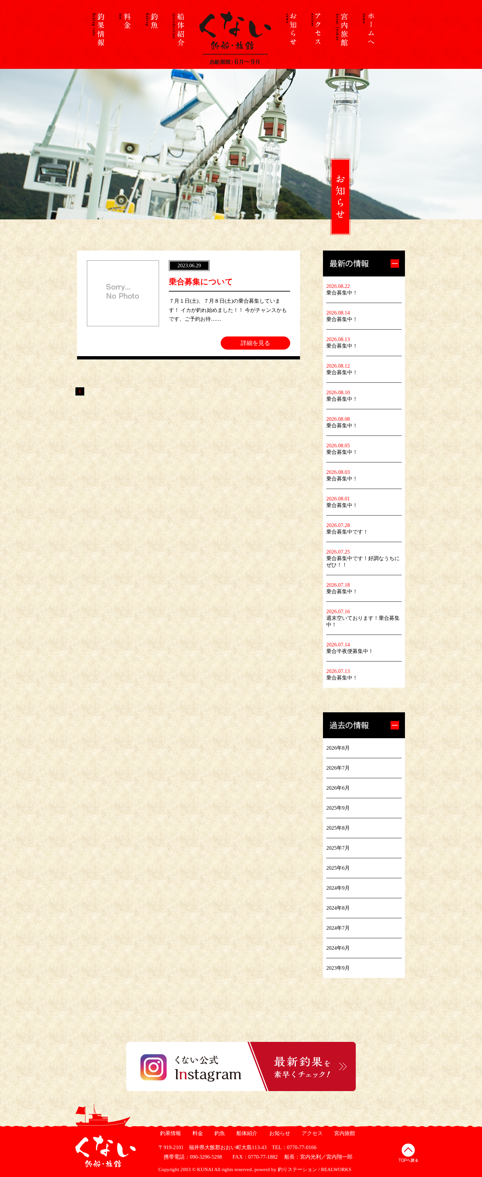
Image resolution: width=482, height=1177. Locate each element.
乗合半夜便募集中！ (349, 651)
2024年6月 (338, 948)
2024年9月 (338, 888)
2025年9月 (338, 808)
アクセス (311, 1133)
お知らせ (279, 1133)
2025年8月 (338, 828)
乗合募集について (201, 281)
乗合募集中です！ (347, 532)
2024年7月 (338, 928)
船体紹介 (246, 1133)
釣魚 (219, 1133)
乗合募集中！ (342, 292)
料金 (197, 1133)
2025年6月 (338, 868)
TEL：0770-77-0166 (294, 1147)
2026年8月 (338, 748)
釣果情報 (169, 1133)
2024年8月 (338, 908)
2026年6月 (338, 788)
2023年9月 (338, 968)
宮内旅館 (343, 1133)
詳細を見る (255, 343)
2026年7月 (338, 768)
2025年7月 (338, 848)
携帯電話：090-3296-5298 (190, 1157)
